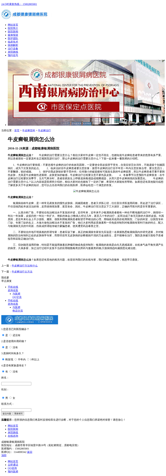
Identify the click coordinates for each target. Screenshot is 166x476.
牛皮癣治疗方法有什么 (25, 265)
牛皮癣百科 (28, 130)
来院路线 (13, 52)
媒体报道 (13, 35)
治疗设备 (13, 48)
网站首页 (13, 24)
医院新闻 (13, 31)
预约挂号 (13, 55)
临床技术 (13, 41)
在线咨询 (13, 435)
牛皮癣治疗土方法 (22, 271)
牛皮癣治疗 (44, 130)
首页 (16, 130)
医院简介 (13, 28)
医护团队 (13, 38)
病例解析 (13, 45)
